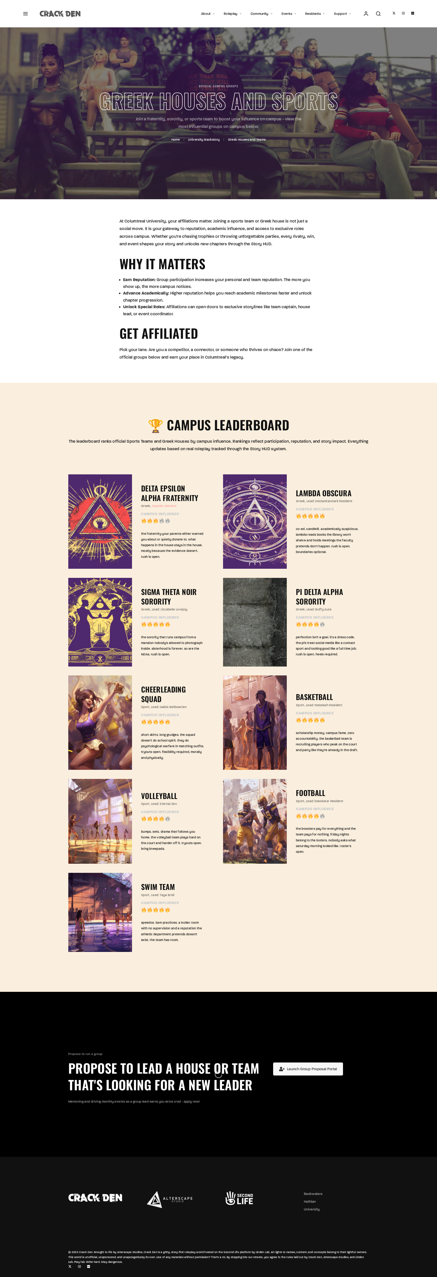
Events (287, 14)
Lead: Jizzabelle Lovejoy (169, 609)
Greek (145, 506)
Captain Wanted (164, 506)
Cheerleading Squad (163, 694)
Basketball (314, 697)
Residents (313, 14)
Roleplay (231, 14)
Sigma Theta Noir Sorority (169, 596)
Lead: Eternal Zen (164, 804)
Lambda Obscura (323, 493)
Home (175, 140)
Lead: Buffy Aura (319, 609)
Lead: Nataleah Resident (324, 705)
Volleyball (159, 795)
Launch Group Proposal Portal (312, 1069)
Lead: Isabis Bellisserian (169, 707)
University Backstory (204, 140)
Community (260, 14)
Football (310, 792)
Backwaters (313, 1194)
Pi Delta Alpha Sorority (319, 596)
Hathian (310, 1201)
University (312, 1209)
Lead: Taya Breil (163, 895)
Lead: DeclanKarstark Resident (329, 501)
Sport (145, 707)
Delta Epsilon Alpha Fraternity (169, 493)
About (206, 14)
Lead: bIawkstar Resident (324, 801)
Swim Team (158, 886)
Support (340, 14)
